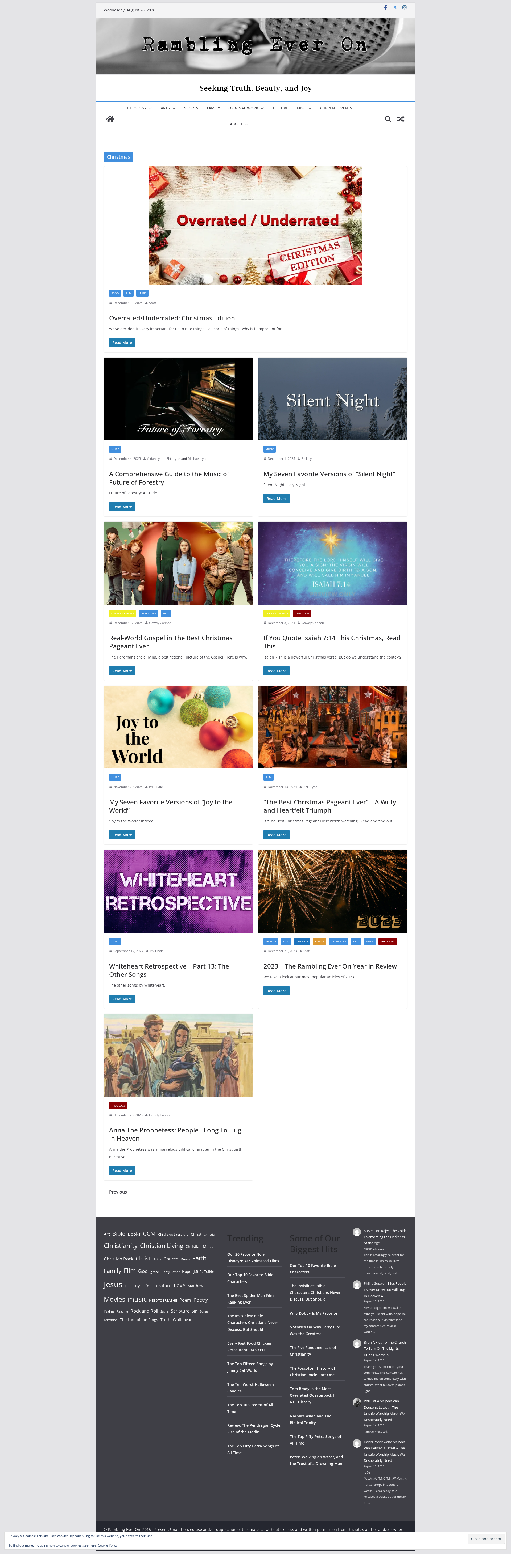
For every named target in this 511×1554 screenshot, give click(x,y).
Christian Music (199, 1246)
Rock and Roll (144, 1310)
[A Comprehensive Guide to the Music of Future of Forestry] (178, 399)
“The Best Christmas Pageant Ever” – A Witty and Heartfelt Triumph (329, 805)
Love (179, 1285)
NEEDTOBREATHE (163, 1300)
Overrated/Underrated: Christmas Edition (172, 317)
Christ (196, 1234)
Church (170, 1259)
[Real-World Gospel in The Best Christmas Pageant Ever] (178, 563)
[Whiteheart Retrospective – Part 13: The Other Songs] (178, 891)
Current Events (336, 108)
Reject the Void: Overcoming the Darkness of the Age (385, 1237)
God (143, 1271)
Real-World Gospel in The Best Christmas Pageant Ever (171, 641)
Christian (210, 1235)
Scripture (180, 1311)
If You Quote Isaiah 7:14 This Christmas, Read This (332, 641)
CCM (149, 1233)
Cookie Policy (107, 1545)
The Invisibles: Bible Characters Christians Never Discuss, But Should (252, 1322)
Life (145, 1285)
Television (338, 941)
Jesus (113, 1284)
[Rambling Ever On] (255, 21)
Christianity (121, 1245)
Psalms (109, 1311)
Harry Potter (170, 1271)
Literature (148, 613)
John (128, 1286)
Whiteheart (183, 1319)
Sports (191, 108)
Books (134, 1234)
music (137, 1299)
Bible (118, 1233)
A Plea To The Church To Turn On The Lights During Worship (385, 1348)
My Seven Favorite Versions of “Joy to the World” (171, 805)
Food (115, 293)
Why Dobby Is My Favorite (313, 1313)
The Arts (302, 941)
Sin (194, 1311)
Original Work (243, 108)
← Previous (115, 1192)
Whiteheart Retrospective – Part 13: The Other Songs (169, 970)
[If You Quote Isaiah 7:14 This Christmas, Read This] (332, 563)
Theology (136, 108)
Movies (114, 1299)
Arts (165, 108)
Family (213, 108)
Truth (165, 1319)
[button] (149, 108)
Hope (186, 1271)
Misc (301, 108)
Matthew (195, 1285)
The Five (280, 108)
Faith (199, 1258)
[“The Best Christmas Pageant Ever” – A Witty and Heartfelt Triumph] (332, 727)
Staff (152, 302)
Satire (164, 1311)
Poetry (200, 1300)
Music (142, 293)
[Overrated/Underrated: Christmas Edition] (255, 225)
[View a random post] (400, 119)
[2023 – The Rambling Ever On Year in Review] (332, 891)
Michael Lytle (197, 458)
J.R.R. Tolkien (205, 1271)
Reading (122, 1311)
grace (154, 1271)
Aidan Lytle (155, 458)
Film (128, 293)
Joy (137, 1286)
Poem (185, 1300)
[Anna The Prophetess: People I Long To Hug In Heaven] (178, 1055)
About (236, 123)
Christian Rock (118, 1259)
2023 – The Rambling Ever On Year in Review (330, 966)
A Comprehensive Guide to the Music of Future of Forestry (169, 477)
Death (185, 1259)
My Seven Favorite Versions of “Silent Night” (329, 473)
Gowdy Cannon (160, 623)
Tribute (271, 941)
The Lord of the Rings (139, 1319)
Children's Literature (173, 1234)
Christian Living (161, 1245)
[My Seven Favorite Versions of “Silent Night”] (332, 399)
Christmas (148, 1258)
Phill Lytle (173, 458)
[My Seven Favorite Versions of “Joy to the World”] (178, 727)
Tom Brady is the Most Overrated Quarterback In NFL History (313, 1395)
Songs (204, 1311)
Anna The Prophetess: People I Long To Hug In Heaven (175, 1134)
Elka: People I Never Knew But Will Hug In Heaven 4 (385, 1289)
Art (107, 1234)
